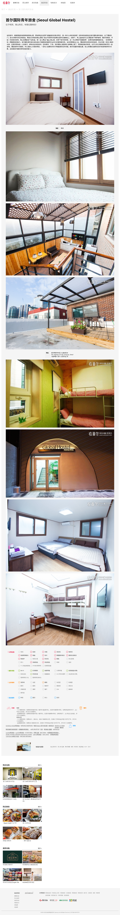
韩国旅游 (62, 893)
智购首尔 (54, 3)
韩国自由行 (48, 893)
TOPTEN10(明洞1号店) (12, 736)
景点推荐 (25, 3)
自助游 (90, 893)
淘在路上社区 (55, 893)
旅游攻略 (47, 895)
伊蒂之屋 (36, 733)
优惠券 (72, 3)
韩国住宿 (80, 893)
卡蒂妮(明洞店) (54, 734)
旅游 (94, 893)
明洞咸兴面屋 (48, 729)
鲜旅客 (98, 893)
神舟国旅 (60, 895)
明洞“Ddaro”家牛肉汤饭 (41, 726)
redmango (56, 729)
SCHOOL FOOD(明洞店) (13, 726)
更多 (40, 765)
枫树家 (62, 727)
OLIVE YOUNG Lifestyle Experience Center (19, 734)
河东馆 (57, 727)
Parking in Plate (60, 726)
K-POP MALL (29, 732)
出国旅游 (68, 893)
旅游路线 (66, 895)
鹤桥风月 (51, 726)
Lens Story (45, 734)
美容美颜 (35, 3)
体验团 (63, 3)
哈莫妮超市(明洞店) (53, 733)
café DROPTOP (34, 729)
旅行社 (85, 893)
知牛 (41, 729)
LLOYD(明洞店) (10, 733)
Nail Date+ (43, 732)
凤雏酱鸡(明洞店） (24, 729)
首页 (3, 9)
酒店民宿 (44, 3)
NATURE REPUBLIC (26, 736)
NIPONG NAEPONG (27, 726)
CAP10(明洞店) (37, 734)
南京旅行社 (54, 895)
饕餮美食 (16, 3)
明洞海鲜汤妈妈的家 (12, 729)
